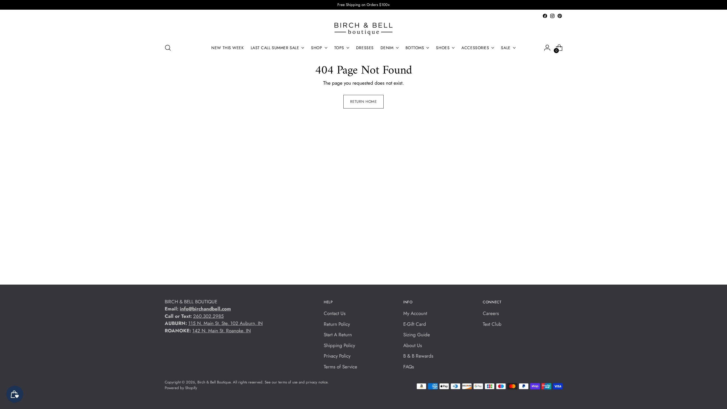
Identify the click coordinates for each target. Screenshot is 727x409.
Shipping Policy (339, 345)
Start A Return (338, 334)
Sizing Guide (416, 334)
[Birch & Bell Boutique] (363, 29)
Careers (491, 313)
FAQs (408, 366)
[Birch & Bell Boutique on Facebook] (545, 15)
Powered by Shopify (181, 388)
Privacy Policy (337, 355)
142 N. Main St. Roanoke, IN (221, 330)
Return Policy (337, 324)
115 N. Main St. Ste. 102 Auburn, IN (225, 323)
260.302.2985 (208, 316)
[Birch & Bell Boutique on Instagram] (552, 15)
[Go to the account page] (547, 47)
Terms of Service (340, 366)
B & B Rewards (418, 355)
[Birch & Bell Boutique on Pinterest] (559, 15)
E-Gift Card (414, 324)
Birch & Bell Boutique (214, 382)
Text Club (492, 324)
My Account (415, 313)
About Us (412, 345)
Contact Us (335, 313)
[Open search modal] (168, 47)
